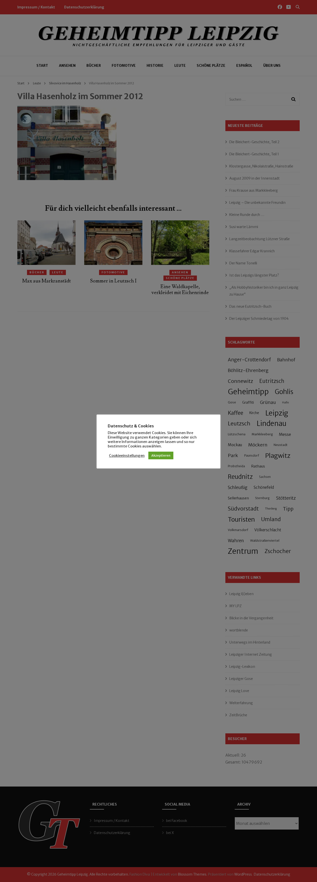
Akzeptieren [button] (160, 455)
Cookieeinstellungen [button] (127, 455)
